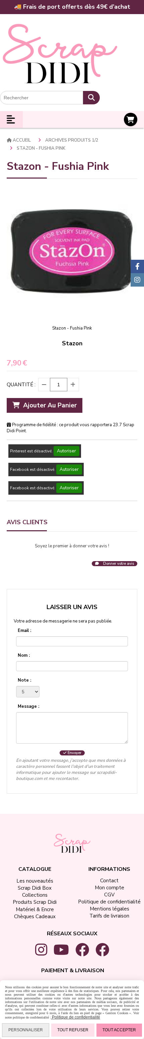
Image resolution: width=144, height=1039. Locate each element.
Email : (24, 631)
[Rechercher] (91, 97)
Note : (24, 680)
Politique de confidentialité (75, 1017)
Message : (28, 706)
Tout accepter (119, 1030)
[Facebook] (137, 266)
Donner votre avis (118, 563)
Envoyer (74, 752)
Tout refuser (72, 1030)
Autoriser (66, 451)
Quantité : (21, 384)
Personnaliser (25, 1030)
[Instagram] (137, 280)
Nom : (24, 655)
